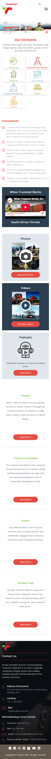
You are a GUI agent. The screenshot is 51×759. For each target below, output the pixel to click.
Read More (25, 499)
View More (25, 372)
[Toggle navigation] (46, 9)
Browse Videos (25, 324)
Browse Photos (25, 274)
